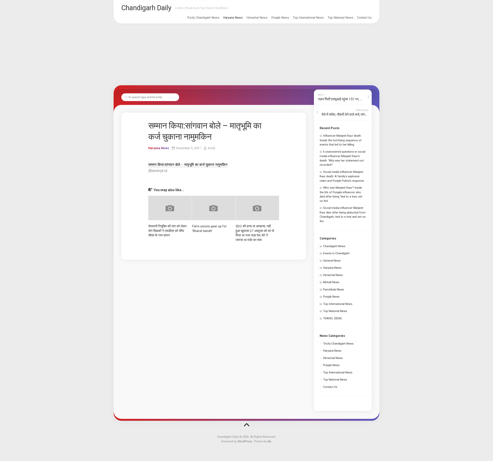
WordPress (245, 441)
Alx (269, 441)
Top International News (308, 17)
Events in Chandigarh (336, 253)
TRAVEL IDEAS (332, 318)
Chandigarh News (334, 246)
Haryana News (233, 17)
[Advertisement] (246, 54)
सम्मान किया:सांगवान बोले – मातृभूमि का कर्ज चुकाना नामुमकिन (187, 164)
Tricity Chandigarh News (203, 17)
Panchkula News (333, 289)
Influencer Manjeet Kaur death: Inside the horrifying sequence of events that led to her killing (340, 140)
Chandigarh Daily (146, 8)
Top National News (340, 17)
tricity (211, 148)
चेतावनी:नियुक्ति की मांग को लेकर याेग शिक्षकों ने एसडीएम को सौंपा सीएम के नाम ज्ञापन (167, 230)
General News (332, 260)
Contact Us (364, 17)
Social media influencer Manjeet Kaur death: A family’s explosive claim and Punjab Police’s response (342, 176)
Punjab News (280, 17)
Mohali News (331, 282)
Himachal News (256, 17)
